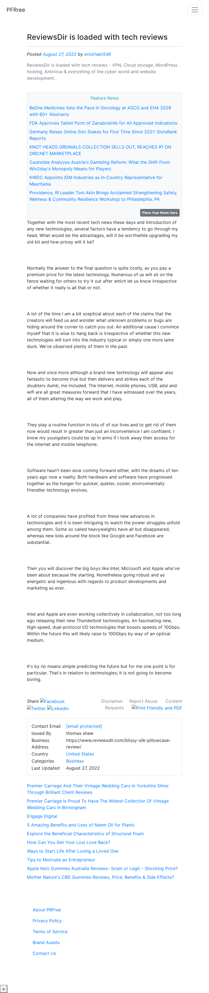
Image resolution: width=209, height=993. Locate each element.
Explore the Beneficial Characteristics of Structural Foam (85, 833)
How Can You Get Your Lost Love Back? (68, 842)
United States (80, 754)
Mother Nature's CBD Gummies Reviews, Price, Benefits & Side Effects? (100, 877)
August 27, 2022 (59, 54)
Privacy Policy (47, 920)
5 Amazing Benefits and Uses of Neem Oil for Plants (80, 825)
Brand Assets (46, 942)
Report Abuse (143, 701)
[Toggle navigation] (194, 9)
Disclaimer (112, 701)
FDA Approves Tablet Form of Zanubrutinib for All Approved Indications (103, 123)
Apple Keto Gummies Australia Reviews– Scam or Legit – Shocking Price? (102, 868)
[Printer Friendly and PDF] (157, 707)
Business (75, 761)
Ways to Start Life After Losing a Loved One (72, 851)
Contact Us (44, 953)
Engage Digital (42, 816)
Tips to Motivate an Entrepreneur (61, 859)
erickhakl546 (97, 54)
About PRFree (47, 909)
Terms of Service (50, 931)
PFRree (16, 10)
